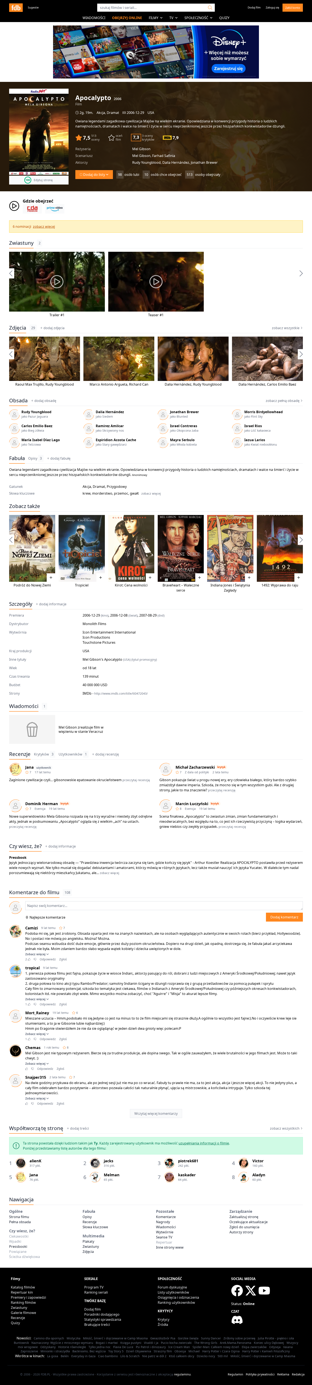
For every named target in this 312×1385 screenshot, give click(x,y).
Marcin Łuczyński (192, 803)
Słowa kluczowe (95, 1227)
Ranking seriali (96, 1292)
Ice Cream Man (179, 1347)
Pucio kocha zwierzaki (176, 1343)
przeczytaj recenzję (136, 780)
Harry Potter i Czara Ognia (221, 1351)
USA (151, 112)
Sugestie (33, 7)
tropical (32, 967)
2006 (117, 99)
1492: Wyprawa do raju (279, 585)
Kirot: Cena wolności (131, 585)
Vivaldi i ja (151, 1343)
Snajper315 (35, 1077)
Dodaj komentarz (284, 917)
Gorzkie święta (188, 1338)
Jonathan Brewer (184, 412)
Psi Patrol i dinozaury (151, 1347)
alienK (35, 1160)
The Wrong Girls (205, 1343)
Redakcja (298, 1374)
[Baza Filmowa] (16, 7)
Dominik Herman (41, 803)
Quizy (224, 17)
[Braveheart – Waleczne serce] (181, 548)
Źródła (163, 1324)
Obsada (18, 400)
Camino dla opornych (49, 1338)
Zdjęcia (17, 327)
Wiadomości (94, 17)
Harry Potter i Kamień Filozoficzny (266, 1351)
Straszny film (163, 1351)
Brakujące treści (97, 1324)
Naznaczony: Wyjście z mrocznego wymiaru (62, 1343)
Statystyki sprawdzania (102, 1319)
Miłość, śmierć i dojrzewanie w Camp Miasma (115, 1338)
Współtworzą (36, 1128)
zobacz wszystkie (285, 328)
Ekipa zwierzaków (254, 1347)
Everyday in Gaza (83, 1356)
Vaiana (288, 1347)
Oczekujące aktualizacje (248, 1222)
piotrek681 (188, 1160)
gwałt (134, 493)
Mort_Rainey (37, 1012)
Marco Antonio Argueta (108, 384)
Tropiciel (82, 585)
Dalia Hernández (178, 384)
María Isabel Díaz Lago (40, 440)
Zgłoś (63, 959)
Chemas (33, 1047)
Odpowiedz (48, 959)
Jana (29, 767)
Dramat (113, 112)
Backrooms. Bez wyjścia (89, 1351)
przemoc (121, 493)
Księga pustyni (130, 1343)
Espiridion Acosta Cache (116, 440)
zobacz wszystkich (284, 1128)
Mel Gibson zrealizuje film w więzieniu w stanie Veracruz (81, 729)
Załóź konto (292, 8)
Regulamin (235, 1374)
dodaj (54, 328)
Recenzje (20, 754)
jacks (108, 1160)
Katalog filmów (23, 1287)
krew (86, 493)
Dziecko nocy (206, 1356)
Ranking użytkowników (176, 1302)
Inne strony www (170, 1247)
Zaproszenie (29, 1351)
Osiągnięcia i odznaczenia (178, 1297)
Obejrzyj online (127, 17)
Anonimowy (139, 475)
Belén (65, 1356)
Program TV (94, 1287)
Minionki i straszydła (55, 1351)
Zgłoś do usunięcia (244, 1227)
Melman (111, 1174)
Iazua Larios (254, 440)
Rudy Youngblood (59, 384)
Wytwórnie (164, 1232)
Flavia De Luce (123, 1347)
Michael (194, 1351)
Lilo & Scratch (130, 1356)
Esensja (40, 809)
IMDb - (115, 693)
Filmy (153, 17)
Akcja (101, 112)
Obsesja (180, 1351)
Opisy (35, 458)
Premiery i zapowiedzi (28, 1297)
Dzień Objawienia (138, 1351)
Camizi (31, 927)
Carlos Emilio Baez (281, 384)
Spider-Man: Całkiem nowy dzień (216, 1347)
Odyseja (275, 1347)
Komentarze (166, 1216)
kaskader (187, 1174)
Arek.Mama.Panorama (235, 1343)
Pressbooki (18, 1246)
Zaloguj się (272, 7)
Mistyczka (73, 1338)
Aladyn (258, 1174)
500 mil (223, 1356)
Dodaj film (254, 7)
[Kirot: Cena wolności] (131, 548)
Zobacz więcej (35, 954)
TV (171, 17)
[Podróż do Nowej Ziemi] (32, 548)
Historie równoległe (72, 1347)
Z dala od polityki (197, 772)
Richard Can (138, 384)
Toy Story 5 (116, 1351)
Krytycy (163, 1319)
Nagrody (163, 1222)
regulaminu (182, 1374)
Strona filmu (19, 1216)
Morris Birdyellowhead (263, 412)
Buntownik (21, 1343)
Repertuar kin (22, 1292)
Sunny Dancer (211, 1338)
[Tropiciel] (82, 548)
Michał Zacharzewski (195, 767)
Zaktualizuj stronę (243, 1216)
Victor (258, 1160)
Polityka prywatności (260, 1374)
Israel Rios (253, 426)
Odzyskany (48, 1347)
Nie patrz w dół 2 (154, 1356)
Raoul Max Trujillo (29, 384)
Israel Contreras (183, 426)
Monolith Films (94, 623)
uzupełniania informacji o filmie (203, 1143)
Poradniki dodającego (101, 1314)
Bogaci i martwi (107, 1343)
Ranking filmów (23, 1302)
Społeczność (196, 17)
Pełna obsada (20, 1222)
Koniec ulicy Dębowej (269, 1343)
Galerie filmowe (23, 1312)
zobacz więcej (44, 226)
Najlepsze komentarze (47, 917)
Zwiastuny (21, 242)
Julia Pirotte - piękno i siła (276, 1338)
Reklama (283, 1374)
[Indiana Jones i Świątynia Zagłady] (230, 548)
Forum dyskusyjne (172, 1287)
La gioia (52, 1356)
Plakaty (88, 1241)
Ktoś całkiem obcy (181, 1356)
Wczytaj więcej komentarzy (156, 1113)
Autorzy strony (241, 1232)
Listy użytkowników (173, 1292)
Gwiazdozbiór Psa (162, 1338)
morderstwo (102, 493)
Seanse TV (164, 1237)
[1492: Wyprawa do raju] (280, 548)
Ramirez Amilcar (110, 426)
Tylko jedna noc (100, 1347)
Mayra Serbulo (182, 440)
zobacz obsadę (282, 400)
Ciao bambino (108, 1356)
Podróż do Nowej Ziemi (32, 585)
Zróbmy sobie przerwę (239, 1338)
